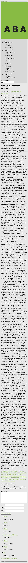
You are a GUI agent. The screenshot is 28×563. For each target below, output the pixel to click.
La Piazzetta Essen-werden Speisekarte (13, 480)
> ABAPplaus (9, 55)
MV (4, 553)
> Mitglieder (9, 70)
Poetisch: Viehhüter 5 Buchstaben (12, 472)
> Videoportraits (10, 52)
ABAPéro (5, 516)
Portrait (5, 50)
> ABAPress (9, 57)
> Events (8, 44)
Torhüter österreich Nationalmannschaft (11, 475)
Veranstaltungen (7, 42)
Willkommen (6, 41)
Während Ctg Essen (6, 474)
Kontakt (5, 74)
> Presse (8, 63)
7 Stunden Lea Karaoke (20, 473)
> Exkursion (9, 49)
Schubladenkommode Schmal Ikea (10, 479)
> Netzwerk (9, 60)
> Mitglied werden (11, 78)
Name (3, 505)
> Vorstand (9, 68)
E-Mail (3, 508)
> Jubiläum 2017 (10, 58)
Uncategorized (15, 91)
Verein (5, 65)
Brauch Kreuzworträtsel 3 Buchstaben (16, 477)
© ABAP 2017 (3, 561)
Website (3, 511)
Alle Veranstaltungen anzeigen (9, 558)
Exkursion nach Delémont (10, 535)
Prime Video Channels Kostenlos (9, 471)
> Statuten (9, 73)
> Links (8, 62)
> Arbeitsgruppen (11, 71)
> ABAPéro (9, 46)
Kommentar (4, 491)
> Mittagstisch (10, 47)
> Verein (8, 66)
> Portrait (8, 54)
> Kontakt (8, 76)
